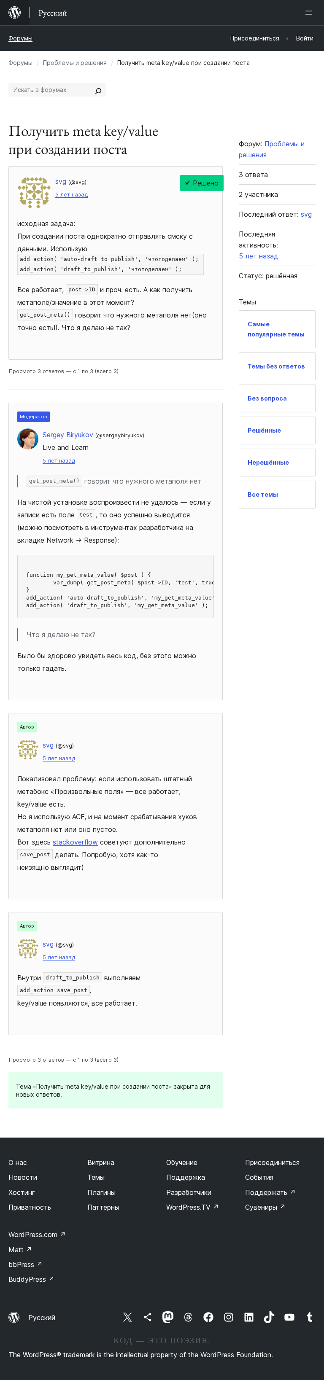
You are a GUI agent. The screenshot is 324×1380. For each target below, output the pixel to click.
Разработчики (188, 1192)
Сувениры (265, 1207)
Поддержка (185, 1177)
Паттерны (103, 1207)
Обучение (181, 1162)
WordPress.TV (192, 1207)
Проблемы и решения (75, 62)
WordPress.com (37, 1234)
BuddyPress (31, 1279)
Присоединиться (272, 1162)
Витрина (100, 1162)
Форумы (20, 38)
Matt (20, 1249)
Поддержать (270, 1192)
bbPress (25, 1264)
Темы (96, 1177)
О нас (17, 1162)
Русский (41, 1317)
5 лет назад (71, 194)
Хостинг (21, 1192)
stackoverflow (75, 842)
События (259, 1177)
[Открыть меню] (310, 12)
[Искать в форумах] (98, 90)
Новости (22, 1177)
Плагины (101, 1192)
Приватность (29, 1207)
